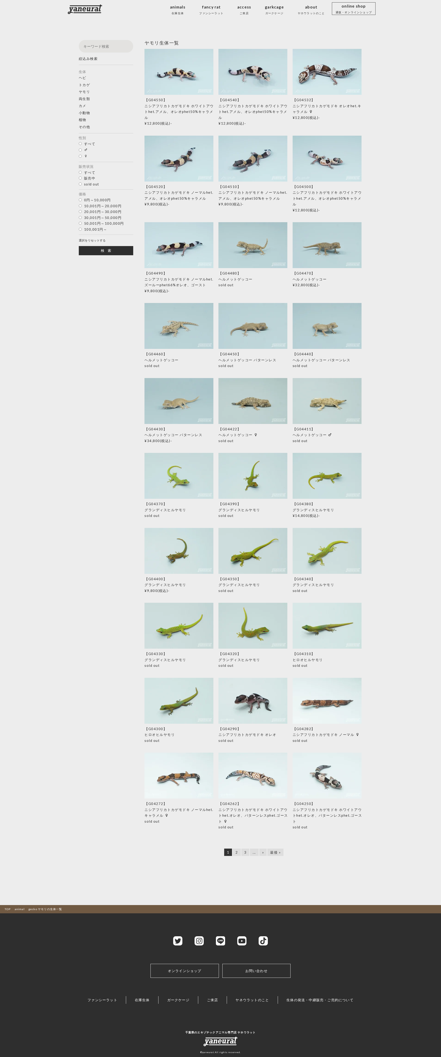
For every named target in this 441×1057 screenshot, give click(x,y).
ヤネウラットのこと (252, 1000)
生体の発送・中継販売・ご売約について (319, 1000)
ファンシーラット (102, 1000)
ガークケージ (178, 1000)
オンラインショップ (184, 971)
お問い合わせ (256, 971)
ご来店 (212, 1000)
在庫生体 (142, 1000)
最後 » (275, 852)
